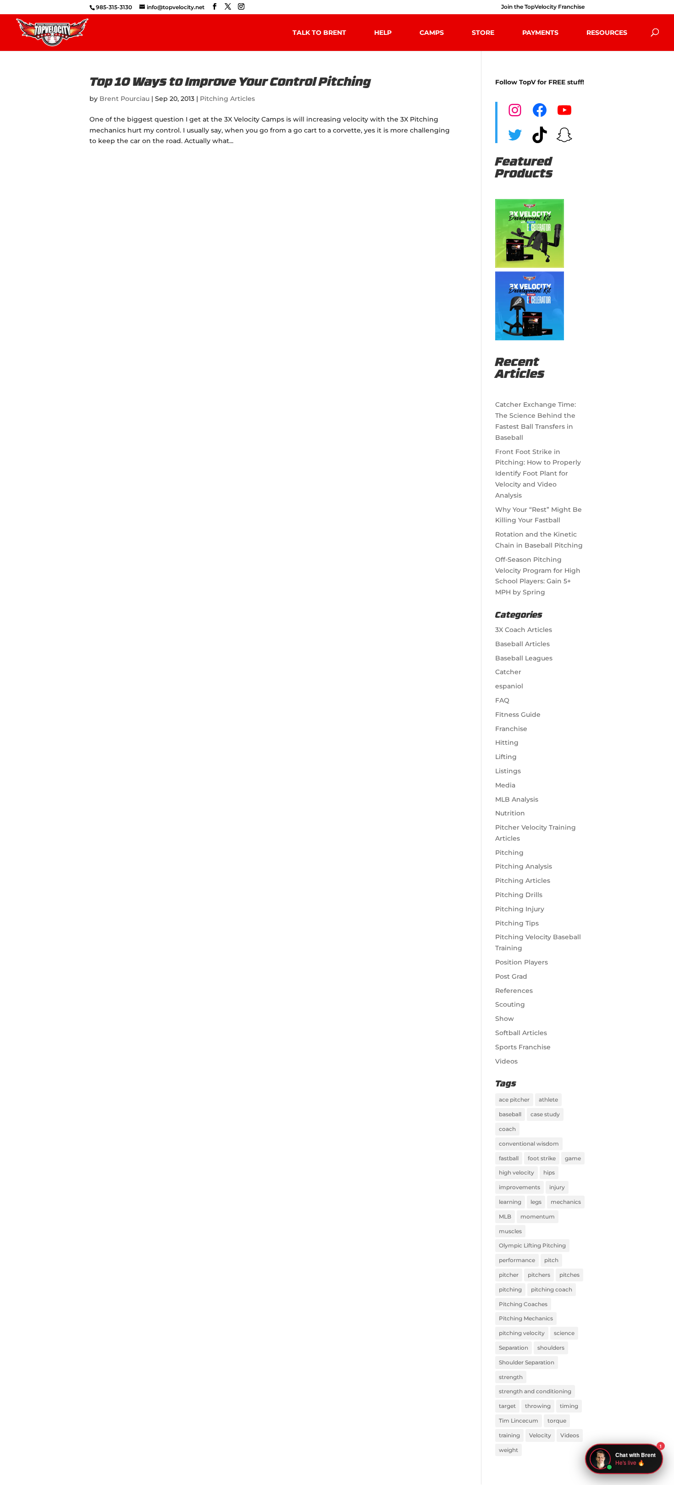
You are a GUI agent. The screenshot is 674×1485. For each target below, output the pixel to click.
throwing (538, 1405)
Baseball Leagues (523, 658)
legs (535, 1201)
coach (507, 1128)
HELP (383, 32)
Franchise (511, 729)
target (507, 1405)
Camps (432, 32)
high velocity (516, 1172)
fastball (509, 1158)
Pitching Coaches (523, 1304)
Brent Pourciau (124, 98)
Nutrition (510, 813)
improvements (519, 1187)
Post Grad (511, 976)
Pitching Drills (518, 895)
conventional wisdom (529, 1143)
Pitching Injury (519, 909)
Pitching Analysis (523, 866)
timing (569, 1405)
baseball (510, 1114)
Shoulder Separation (526, 1362)
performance (517, 1260)
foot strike (542, 1158)
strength (511, 1377)
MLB (505, 1216)
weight (508, 1449)
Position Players (521, 962)
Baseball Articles (522, 644)
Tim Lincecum (518, 1420)
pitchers (539, 1274)
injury (557, 1187)
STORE (483, 32)
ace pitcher (514, 1099)
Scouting (510, 1004)
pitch (551, 1260)
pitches (569, 1274)
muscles (510, 1231)
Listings (508, 771)
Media (505, 785)
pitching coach (551, 1289)
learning (510, 1201)
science (564, 1333)
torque (556, 1420)
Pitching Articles (227, 98)
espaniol (509, 686)
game (573, 1158)
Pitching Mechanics (526, 1318)
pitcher (509, 1274)
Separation (513, 1347)
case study (545, 1114)
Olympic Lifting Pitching (532, 1245)
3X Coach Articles (523, 630)
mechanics (566, 1201)
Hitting (507, 742)
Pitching (509, 852)
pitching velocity (522, 1333)
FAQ (502, 700)
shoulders (550, 1347)
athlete (548, 1099)
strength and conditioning (535, 1391)
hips (549, 1172)
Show (504, 1018)
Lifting (506, 757)
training (509, 1435)
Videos (506, 1061)
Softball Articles (521, 1033)
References (514, 990)
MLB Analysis (516, 799)
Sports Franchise (523, 1047)
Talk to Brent (319, 32)
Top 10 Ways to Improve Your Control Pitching (230, 83)
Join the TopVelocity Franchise (543, 7)
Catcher (508, 672)
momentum (537, 1216)
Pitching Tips (517, 923)
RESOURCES (606, 32)
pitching (510, 1289)
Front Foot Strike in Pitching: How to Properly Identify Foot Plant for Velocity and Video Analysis (538, 473)
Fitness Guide (518, 714)
